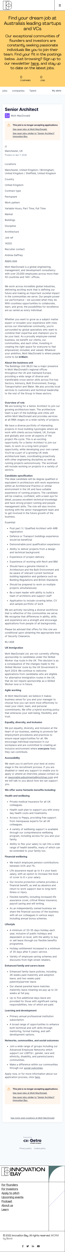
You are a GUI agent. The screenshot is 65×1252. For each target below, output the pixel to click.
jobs (4, 90)
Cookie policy (40, 1148)
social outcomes (33, 1067)
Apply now (11, 260)
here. (37, 1077)
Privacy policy (26, 1148)
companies (18, 90)
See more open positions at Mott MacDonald (32, 1118)
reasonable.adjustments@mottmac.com (30, 777)
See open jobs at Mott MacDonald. (30, 129)
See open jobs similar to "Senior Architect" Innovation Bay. (34, 135)
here (35, 64)
